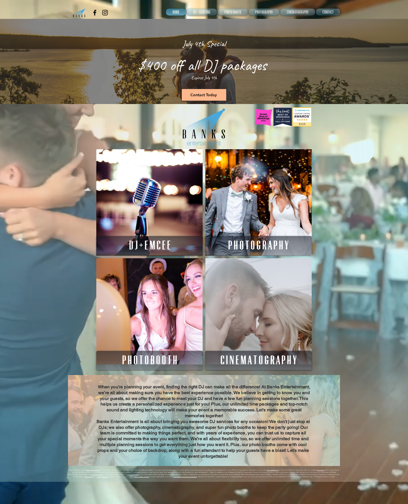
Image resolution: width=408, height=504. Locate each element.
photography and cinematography (185, 477)
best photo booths (97, 474)
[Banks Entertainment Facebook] (95, 12)
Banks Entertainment (93, 470)
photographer (89, 477)
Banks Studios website (141, 477)
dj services (320, 470)
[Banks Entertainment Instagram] (105, 12)
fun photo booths (133, 474)
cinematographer (102, 477)
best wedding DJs (273, 470)
